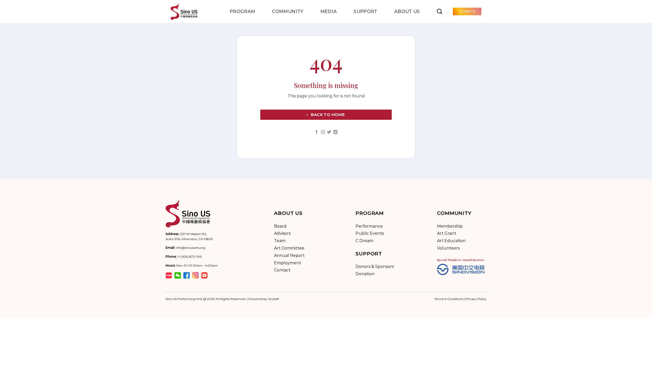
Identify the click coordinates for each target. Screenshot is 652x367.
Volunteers (448, 248)
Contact (282, 270)
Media (328, 11)
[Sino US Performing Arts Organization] (196, 11)
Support (365, 11)
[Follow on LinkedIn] (335, 132)
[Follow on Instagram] (323, 132)
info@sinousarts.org (190, 248)
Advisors (282, 233)
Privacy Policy (476, 299)
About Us (407, 11)
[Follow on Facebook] (317, 132)
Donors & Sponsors (375, 266)
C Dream (364, 240)
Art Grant (446, 233)
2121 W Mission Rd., (194, 234)
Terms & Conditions (448, 299)
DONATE (467, 11)
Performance (369, 226)
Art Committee (289, 248)
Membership (450, 226)
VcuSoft (273, 299)
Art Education (451, 240)
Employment (287, 262)
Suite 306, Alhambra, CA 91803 (189, 239)
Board (280, 226)
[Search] (439, 11)
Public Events (370, 233)
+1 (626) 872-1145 (190, 256)
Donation (365, 273)
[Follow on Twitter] (329, 132)
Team (280, 240)
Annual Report (289, 255)
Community (287, 11)
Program (242, 11)
